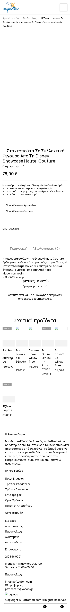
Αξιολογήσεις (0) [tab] (46, 248)
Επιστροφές (13, 495)
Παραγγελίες (13, 531)
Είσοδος (10, 521)
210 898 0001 (13, 556)
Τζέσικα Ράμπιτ (8, 408)
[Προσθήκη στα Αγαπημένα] (19, 205)
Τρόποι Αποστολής (18, 484)
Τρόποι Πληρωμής (17, 489)
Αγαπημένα (12, 537)
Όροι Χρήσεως (14, 500)
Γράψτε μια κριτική (13, 166)
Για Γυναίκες (30, 18)
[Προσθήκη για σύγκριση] (18, 211)
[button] (18, 343)
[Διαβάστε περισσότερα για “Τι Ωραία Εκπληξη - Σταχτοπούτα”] (44, 343)
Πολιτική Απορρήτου (18, 505)
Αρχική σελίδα (11, 18)
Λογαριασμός (14, 526)
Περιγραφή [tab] (18, 248)
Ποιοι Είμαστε (14, 478)
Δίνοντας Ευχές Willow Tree (34, 356)
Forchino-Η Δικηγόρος (8, 356)
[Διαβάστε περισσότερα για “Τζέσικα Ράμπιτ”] (5, 399)
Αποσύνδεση (13, 542)
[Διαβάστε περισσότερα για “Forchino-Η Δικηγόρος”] (5, 343)
